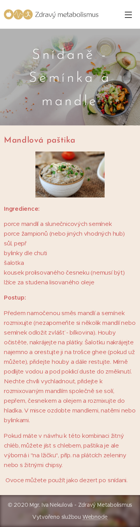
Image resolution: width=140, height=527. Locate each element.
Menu (128, 14)
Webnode (95, 516)
